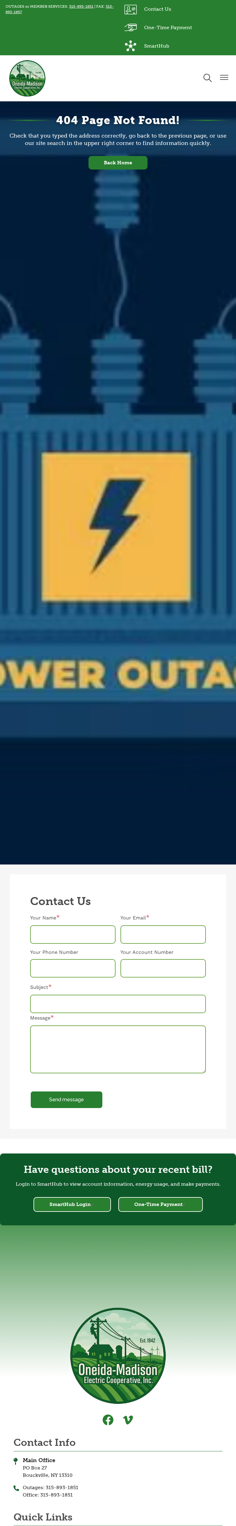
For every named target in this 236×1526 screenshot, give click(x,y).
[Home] (27, 78)
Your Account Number (147, 952)
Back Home (118, 163)
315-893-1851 (81, 6)
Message (40, 1018)
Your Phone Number (54, 952)
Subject (39, 987)
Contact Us (147, 8)
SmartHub (146, 45)
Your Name (43, 918)
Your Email (133, 918)
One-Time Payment (158, 26)
